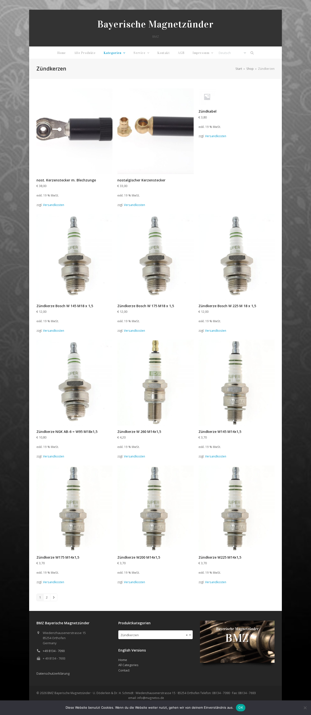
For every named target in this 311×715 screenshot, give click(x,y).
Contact (124, 670)
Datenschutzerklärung (52, 673)
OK (240, 707)
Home (122, 660)
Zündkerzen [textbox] (154, 635)
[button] (252, 53)
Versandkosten (53, 205)
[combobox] (155, 634)
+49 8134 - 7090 (54, 651)
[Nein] (304, 707)
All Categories (128, 665)
